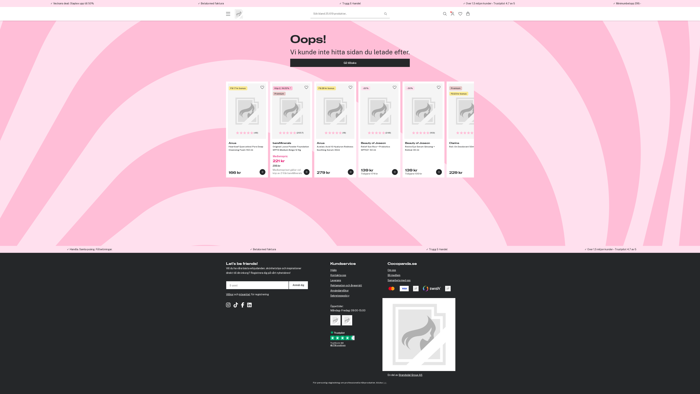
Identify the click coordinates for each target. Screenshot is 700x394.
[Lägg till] (262, 172)
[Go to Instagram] (228, 305)
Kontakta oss (338, 275)
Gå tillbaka (350, 62)
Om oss (392, 270)
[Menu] (229, 14)
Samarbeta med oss (399, 280)
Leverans (335, 280)
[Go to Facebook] (242, 305)
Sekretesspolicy (339, 295)
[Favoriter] (460, 14)
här (384, 382)
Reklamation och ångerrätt (346, 285)
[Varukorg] (468, 14)
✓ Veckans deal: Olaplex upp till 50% (72, 3)
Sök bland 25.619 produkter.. (330, 13)
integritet (244, 294)
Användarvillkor (339, 290)
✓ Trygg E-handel (350, 3)
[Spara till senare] (262, 87)
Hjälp (333, 270)
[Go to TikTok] (236, 305)
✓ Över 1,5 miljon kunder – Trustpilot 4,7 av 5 (489, 3)
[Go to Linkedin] (249, 305)
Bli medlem (394, 275)
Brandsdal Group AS (410, 375)
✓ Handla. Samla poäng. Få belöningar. (89, 249)
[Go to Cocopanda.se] (238, 13)
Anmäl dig (298, 285)
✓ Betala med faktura (211, 3)
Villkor (230, 294)
